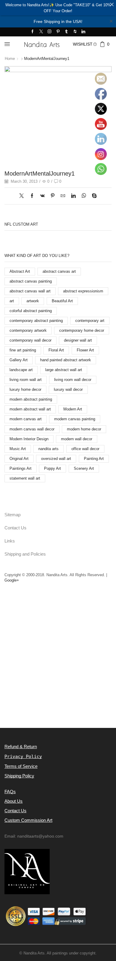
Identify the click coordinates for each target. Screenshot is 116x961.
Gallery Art (19, 360)
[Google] (75, 32)
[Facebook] (33, 32)
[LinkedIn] (83, 32)
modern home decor (84, 429)
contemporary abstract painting (36, 320)
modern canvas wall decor (32, 429)
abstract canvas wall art (30, 291)
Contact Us (15, 528)
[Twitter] (41, 32)
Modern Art (72, 409)
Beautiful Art (62, 301)
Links (9, 541)
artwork (32, 301)
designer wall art (78, 340)
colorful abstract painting (31, 311)
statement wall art (25, 478)
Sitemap (12, 514)
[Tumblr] (66, 32)
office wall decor (85, 449)
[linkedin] (73, 196)
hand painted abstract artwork (65, 360)
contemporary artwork (28, 330)
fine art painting (23, 350)
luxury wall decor (68, 389)
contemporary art (89, 320)
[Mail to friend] (63, 196)
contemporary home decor (81, 330)
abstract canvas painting (31, 281)
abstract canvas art (59, 271)
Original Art (19, 458)
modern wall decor (76, 439)
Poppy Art (52, 468)
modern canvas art (26, 419)
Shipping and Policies (25, 554)
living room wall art (26, 379)
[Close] (111, 4)
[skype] (93, 196)
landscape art (21, 370)
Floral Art (56, 350)
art (12, 301)
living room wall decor (72, 379)
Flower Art (85, 350)
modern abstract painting (31, 399)
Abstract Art (20, 271)
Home (10, 58)
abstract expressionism (83, 291)
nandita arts (48, 449)
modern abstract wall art (30, 409)
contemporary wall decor (30, 340)
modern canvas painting (74, 419)
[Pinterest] (58, 32)
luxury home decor (25, 389)
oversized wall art (56, 458)
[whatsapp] (84, 196)
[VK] (42, 196)
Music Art (18, 449)
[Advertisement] (58, 665)
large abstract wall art (63, 370)
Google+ (11, 580)
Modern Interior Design (29, 439)
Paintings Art (21, 468)
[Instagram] (49, 32)
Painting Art (94, 458)
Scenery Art (84, 468)
